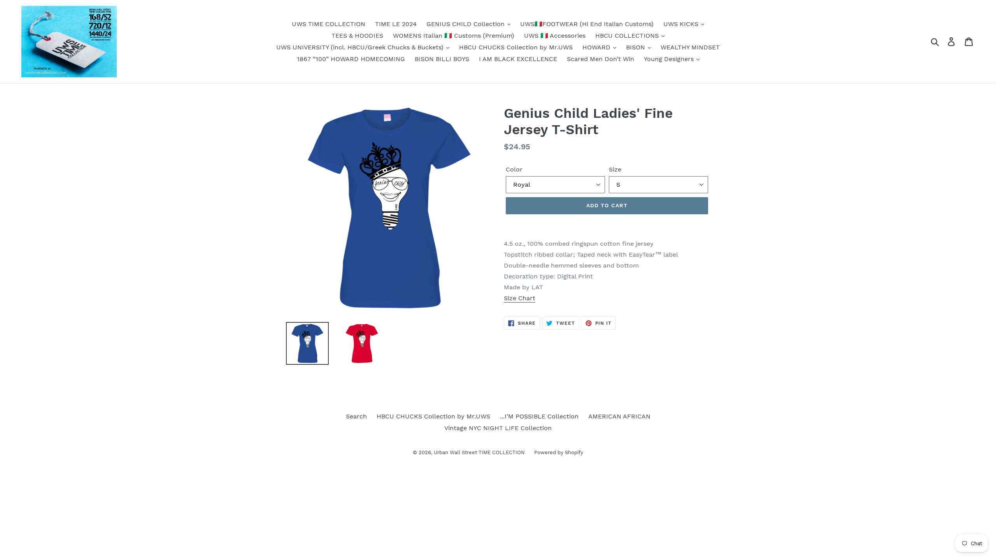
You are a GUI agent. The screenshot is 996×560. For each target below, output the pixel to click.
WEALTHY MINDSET (690, 47)
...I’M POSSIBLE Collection (539, 416)
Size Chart (519, 298)
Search (356, 416)
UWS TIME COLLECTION (328, 24)
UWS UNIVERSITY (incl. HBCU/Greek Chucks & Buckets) (360, 47)
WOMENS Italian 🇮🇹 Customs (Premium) (453, 35)
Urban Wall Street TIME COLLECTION (480, 452)
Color (514, 169)
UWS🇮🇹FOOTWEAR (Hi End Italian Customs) (587, 24)
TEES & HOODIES (357, 35)
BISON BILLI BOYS (442, 59)
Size (615, 169)
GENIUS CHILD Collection (466, 24)
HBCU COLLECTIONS (628, 35)
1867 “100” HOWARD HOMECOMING (351, 59)
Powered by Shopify (558, 452)
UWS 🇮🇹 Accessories (555, 35)
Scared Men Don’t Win (600, 59)
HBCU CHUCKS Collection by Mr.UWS (516, 47)
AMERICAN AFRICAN (619, 416)
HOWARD (597, 47)
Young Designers (670, 59)
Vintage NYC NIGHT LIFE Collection (498, 428)
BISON (636, 47)
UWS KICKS (681, 24)
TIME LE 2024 (396, 24)
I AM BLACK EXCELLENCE (518, 59)
